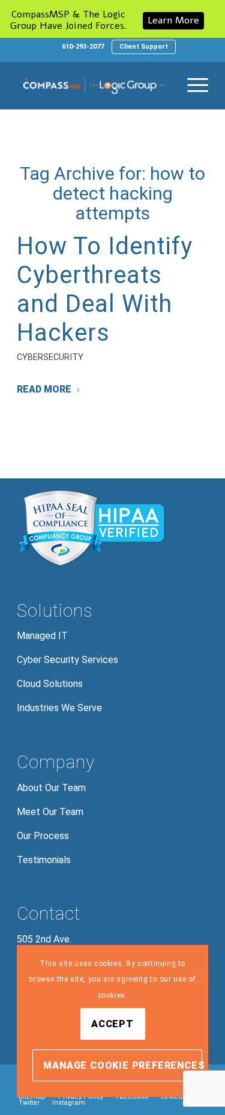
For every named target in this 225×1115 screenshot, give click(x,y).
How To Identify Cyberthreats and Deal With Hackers (105, 289)
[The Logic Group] (93, 85)
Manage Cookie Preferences (122, 1065)
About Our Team (51, 787)
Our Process (43, 836)
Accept (112, 1024)
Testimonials (44, 860)
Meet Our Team (50, 811)
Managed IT (42, 635)
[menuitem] (83, 47)
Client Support (143, 46)
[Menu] (191, 85)
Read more (44, 389)
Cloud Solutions (50, 683)
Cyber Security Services (67, 659)
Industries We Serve (59, 707)
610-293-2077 (83, 46)
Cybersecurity (50, 357)
